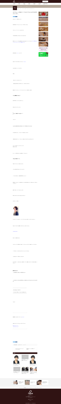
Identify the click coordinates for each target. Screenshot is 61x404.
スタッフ (27, 387)
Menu (34, 4)
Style (24, 4)
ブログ (35, 387)
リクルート (38, 387)
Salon (14, 4)
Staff (19, 4)
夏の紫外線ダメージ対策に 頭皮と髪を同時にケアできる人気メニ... (20, 382)
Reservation (45, 4)
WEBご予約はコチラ (45, 1)
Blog (29, 4)
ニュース (22, 387)
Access (40, 4)
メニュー (33, 387)
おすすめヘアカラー (17, 14)
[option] (18, 382)
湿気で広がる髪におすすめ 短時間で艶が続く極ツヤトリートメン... (44, 382)
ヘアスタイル (30, 387)
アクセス (41, 387)
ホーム (20, 387)
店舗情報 (25, 387)
